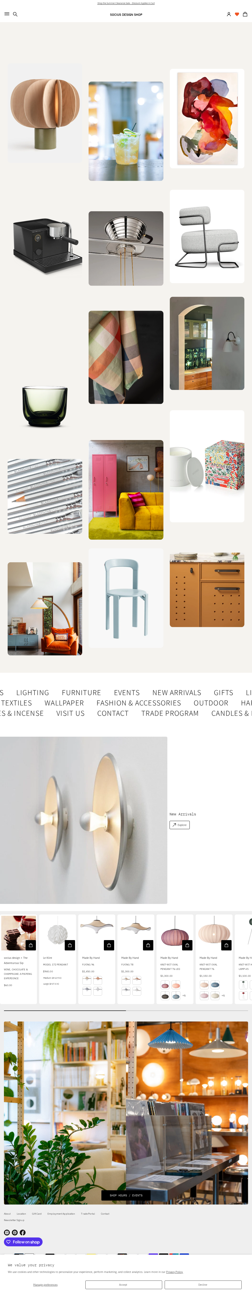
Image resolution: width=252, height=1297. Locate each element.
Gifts (214, 692)
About (7, 1213)
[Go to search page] (15, 14)
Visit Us (60, 713)
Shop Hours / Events (126, 1195)
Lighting (23, 692)
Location (21, 1213)
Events (118, 692)
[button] (15, 14)
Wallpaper (54, 703)
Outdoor (201, 703)
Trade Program (159, 713)
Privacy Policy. (174, 1272)
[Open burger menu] (7, 14)
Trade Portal (88, 1213)
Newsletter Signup (14, 1220)
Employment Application (61, 1213)
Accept (123, 1284)
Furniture (72, 692)
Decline (202, 1284)
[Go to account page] (228, 14)
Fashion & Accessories (129, 703)
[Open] (207, 466)
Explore (182, 825)
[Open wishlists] (237, 14)
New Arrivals (167, 692)
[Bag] (244, 14)
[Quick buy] (31, 945)
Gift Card (37, 1213)
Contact (102, 713)
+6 (184, 995)
